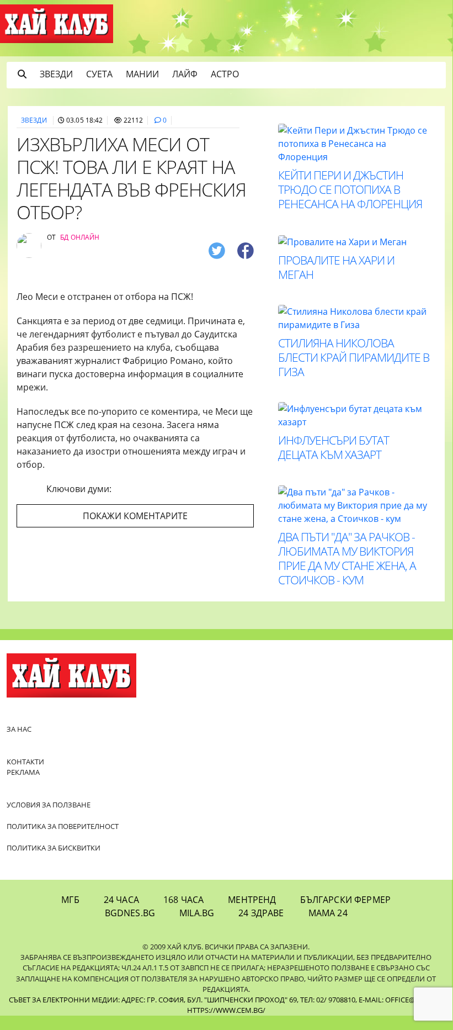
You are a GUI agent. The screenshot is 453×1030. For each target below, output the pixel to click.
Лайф (185, 74)
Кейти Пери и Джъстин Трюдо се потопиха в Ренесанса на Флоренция (350, 189)
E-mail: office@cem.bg (400, 1000)
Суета (99, 74)
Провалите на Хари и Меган (336, 267)
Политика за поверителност (63, 826)
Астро (225, 74)
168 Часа (183, 900)
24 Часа (121, 900)
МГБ (70, 900)
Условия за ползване (48, 805)
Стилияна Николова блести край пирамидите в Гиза (353, 357)
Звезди (56, 74)
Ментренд (252, 900)
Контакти (25, 762)
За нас (19, 729)
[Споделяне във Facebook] (245, 250)
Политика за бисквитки (53, 848)
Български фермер (345, 900)
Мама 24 (328, 913)
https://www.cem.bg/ (226, 1010)
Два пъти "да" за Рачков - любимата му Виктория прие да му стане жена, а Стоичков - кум (347, 558)
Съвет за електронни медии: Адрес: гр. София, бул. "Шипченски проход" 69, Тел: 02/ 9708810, (183, 1000)
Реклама (23, 772)
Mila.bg (196, 913)
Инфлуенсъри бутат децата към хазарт (333, 447)
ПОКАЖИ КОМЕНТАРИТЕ (135, 516)
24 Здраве (261, 913)
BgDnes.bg (130, 913)
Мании (142, 74)
